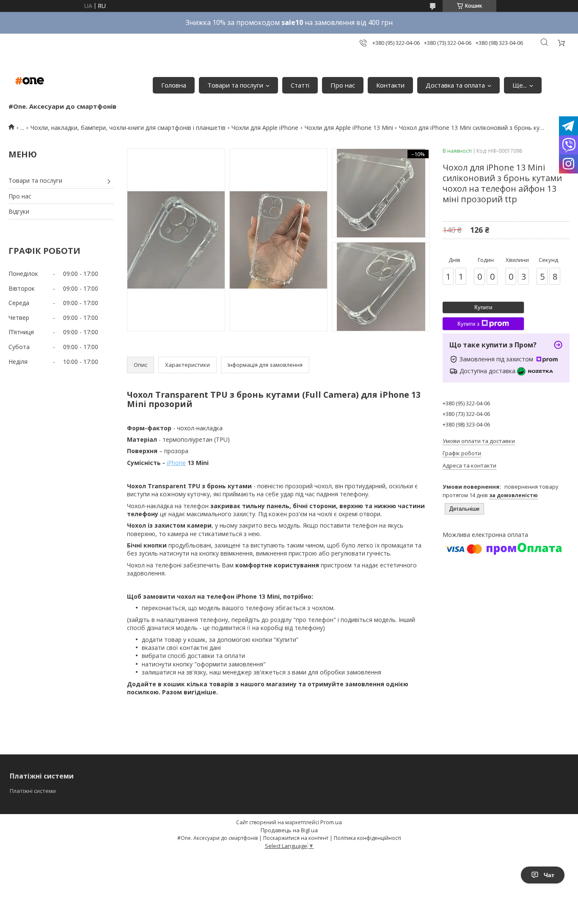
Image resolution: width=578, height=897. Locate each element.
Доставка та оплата (455, 85)
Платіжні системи (33, 791)
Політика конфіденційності (367, 838)
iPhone (176, 463)
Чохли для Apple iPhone (264, 128)
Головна (173, 85)
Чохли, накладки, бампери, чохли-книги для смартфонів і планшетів (128, 128)
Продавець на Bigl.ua (289, 830)
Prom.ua (331, 822)
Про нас (342, 85)
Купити (483, 307)
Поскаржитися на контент (295, 838)
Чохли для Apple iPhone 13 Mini (349, 128)
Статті (300, 85)
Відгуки (18, 211)
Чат (549, 875)
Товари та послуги (235, 85)
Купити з (468, 324)
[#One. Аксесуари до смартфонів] (29, 81)
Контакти (390, 85)
